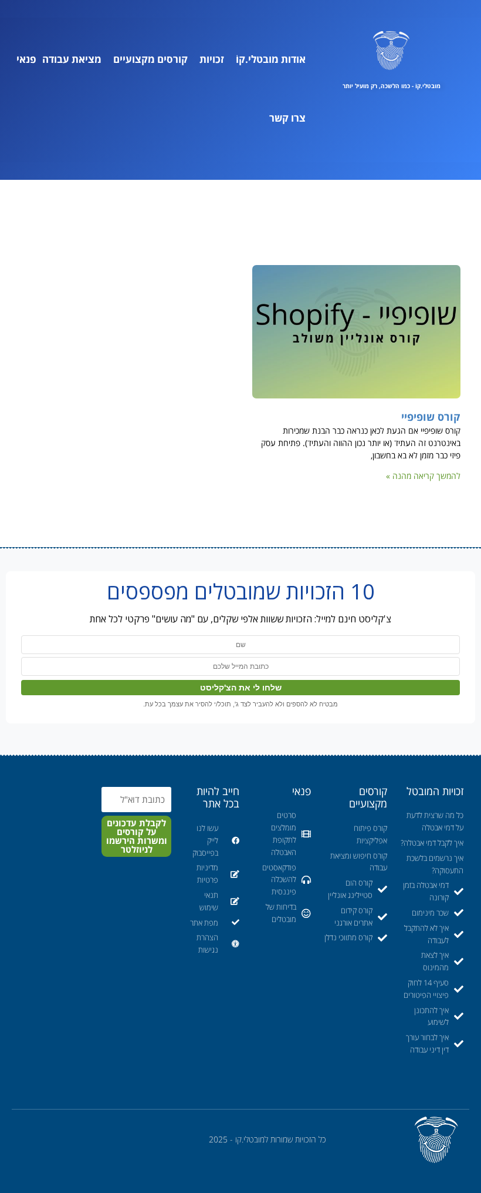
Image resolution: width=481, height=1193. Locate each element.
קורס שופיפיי (430, 417)
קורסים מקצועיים (150, 59)
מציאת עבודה (71, 59)
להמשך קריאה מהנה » (423, 475)
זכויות (211, 59)
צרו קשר (287, 118)
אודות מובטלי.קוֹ (271, 59)
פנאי (26, 59)
